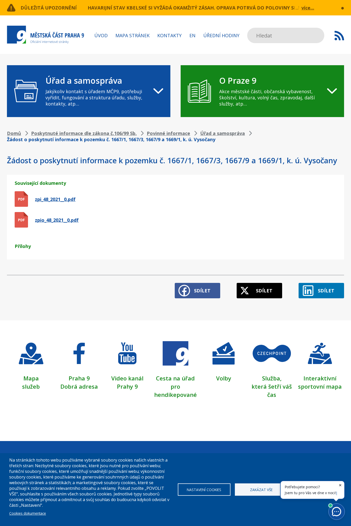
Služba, (272, 378)
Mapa (31, 378)
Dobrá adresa (79, 386)
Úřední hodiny (221, 35)
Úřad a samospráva (222, 133)
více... (307, 8)
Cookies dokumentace (27, 513)
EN (192, 35)
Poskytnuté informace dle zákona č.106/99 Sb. (84, 133)
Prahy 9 (127, 386)
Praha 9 (79, 378)
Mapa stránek (132, 35)
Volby (223, 378)
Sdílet (202, 291)
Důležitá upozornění (49, 8)
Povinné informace (168, 133)
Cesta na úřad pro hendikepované (175, 386)
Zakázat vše (261, 489)
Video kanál (127, 378)
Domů (14, 133)
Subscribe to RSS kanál (339, 35)
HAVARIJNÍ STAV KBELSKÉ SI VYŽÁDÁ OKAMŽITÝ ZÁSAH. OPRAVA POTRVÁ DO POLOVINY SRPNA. (198, 8)
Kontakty (169, 35)
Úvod (101, 35)
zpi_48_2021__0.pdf (55, 199)
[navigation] (88, 91)
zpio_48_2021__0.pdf (57, 220)
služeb (31, 386)
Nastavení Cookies (204, 489)
